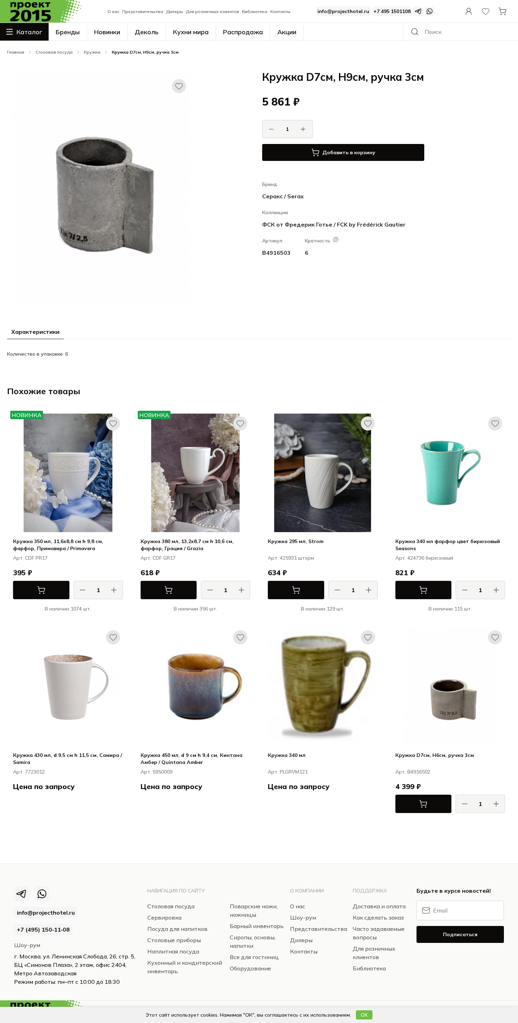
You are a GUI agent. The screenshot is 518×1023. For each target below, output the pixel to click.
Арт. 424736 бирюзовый (424, 558)
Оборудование (250, 968)
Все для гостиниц (254, 957)
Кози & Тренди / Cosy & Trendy (86, 798)
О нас (113, 11)
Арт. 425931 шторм (291, 558)
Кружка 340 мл (287, 755)
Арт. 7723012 (29, 772)
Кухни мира (191, 32)
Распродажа (243, 32)
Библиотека (254, 11)
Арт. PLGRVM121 (288, 772)
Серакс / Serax (283, 196)
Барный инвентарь (257, 925)
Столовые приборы (174, 940)
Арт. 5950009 (156, 772)
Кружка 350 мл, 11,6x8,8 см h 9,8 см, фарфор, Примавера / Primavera (58, 545)
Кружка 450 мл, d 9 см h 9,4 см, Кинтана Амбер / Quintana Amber (191, 758)
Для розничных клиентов (212, 11)
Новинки (107, 32)
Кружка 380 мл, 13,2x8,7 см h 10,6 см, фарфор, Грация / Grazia (187, 545)
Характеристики (35, 331)
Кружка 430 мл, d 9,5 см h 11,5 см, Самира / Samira (67, 758)
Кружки (92, 52)
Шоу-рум (27, 945)
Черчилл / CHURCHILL (352, 798)
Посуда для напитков (177, 928)
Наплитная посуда (173, 951)
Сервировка (164, 917)
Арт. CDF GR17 (158, 558)
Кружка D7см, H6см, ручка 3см (434, 755)
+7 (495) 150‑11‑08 (43, 929)
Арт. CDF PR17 (30, 558)
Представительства (142, 11)
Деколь (147, 32)
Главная (15, 52)
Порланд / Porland (356, 616)
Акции (286, 32)
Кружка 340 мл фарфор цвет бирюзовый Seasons (447, 545)
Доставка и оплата (379, 906)
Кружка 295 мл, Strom (295, 541)
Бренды (68, 32)
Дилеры (174, 11)
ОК (364, 1015)
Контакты (280, 11)
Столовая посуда (25, 40)
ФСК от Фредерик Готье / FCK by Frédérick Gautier (334, 224)
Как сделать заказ (378, 917)
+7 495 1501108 (392, 11)
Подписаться (460, 934)
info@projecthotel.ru (343, 11)
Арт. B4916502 (412, 772)
